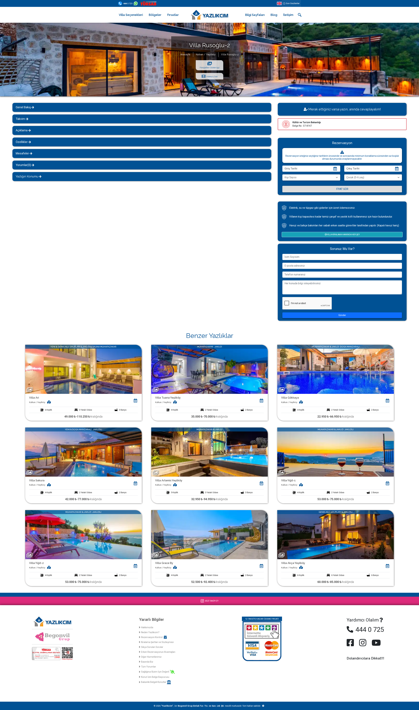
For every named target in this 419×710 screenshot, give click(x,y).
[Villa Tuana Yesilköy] (209, 369)
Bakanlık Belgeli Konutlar (153, 682)
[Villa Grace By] (209, 534)
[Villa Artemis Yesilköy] (209, 452)
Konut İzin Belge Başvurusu (155, 677)
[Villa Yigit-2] (83, 534)
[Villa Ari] (83, 369)
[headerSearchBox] (300, 15)
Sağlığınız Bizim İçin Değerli (155, 671)
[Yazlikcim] (209, 14)
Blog (274, 15)
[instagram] (363, 642)
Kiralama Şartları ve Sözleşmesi (157, 642)
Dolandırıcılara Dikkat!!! (365, 658)
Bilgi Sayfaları (255, 15)
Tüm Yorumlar (148, 666)
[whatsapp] (136, 3)
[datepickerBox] (135, 400)
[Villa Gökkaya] (335, 369)
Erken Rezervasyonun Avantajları (158, 652)
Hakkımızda (147, 627)
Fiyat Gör (342, 189)
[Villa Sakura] (83, 452)
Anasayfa (185, 54)
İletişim (288, 15)
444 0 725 (369, 629)
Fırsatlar (173, 15)
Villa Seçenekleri (131, 15)
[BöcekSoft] (263, 706)
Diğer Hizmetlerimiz (151, 657)
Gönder (342, 315)
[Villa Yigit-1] (335, 452)
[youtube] (375, 642)
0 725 (127, 3)
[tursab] (149, 3)
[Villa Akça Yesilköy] (335, 534)
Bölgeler (155, 15)
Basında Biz (147, 661)
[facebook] (351, 642)
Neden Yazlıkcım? (150, 632)
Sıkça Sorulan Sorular (152, 647)
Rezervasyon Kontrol (152, 637)
